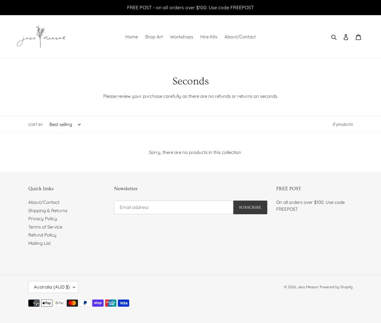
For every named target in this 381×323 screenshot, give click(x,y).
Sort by (35, 124)
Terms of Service (45, 227)
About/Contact (44, 202)
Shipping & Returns (47, 210)
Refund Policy (42, 235)
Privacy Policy (42, 218)
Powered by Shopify (336, 287)
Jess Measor (307, 287)
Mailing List (39, 243)
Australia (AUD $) (52, 287)
